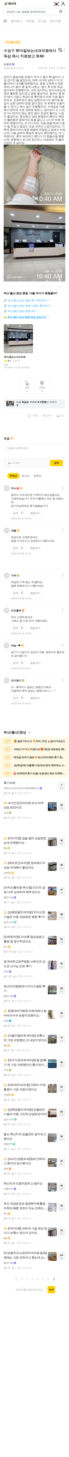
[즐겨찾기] (29, 732)
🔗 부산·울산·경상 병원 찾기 (20, 310)
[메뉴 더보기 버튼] (5, 21)
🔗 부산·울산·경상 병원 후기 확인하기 (25, 300)
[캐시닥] (10, 4)
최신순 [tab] (25, 475)
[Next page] (54, 1279)
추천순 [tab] (13, 475)
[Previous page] (16, 1279)
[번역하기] (60, 50)
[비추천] (22, 513)
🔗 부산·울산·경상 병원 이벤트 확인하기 (27, 305)
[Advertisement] (34, 31)
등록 (56, 462)
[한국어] (56, 4)
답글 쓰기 (35, 513)
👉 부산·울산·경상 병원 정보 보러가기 (25, 317)
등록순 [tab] (38, 475)
